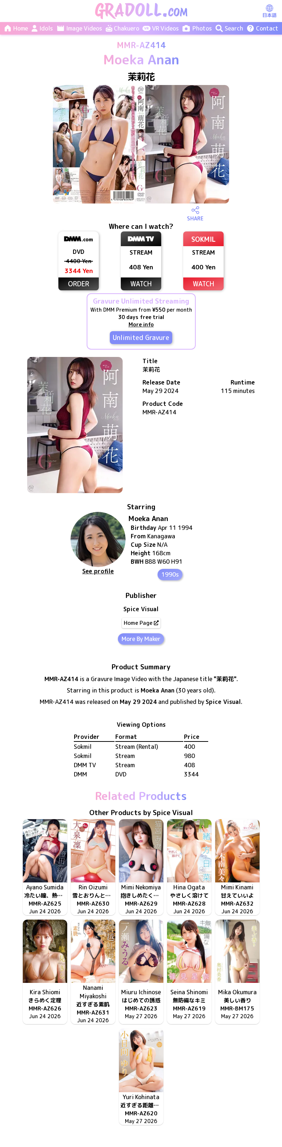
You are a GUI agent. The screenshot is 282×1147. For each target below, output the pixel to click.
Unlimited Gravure (141, 337)
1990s (170, 574)
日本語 (269, 15)
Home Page (138, 623)
